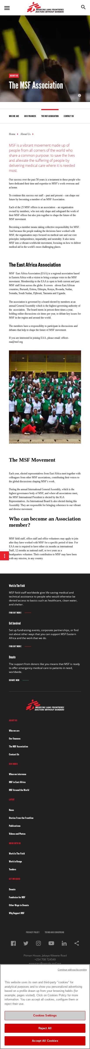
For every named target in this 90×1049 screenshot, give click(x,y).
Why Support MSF (16, 913)
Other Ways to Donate (19, 905)
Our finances (15, 738)
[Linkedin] (64, 943)
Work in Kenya (15, 861)
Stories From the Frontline (21, 818)
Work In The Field (17, 853)
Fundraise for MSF (17, 897)
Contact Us (14, 754)
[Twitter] (25, 943)
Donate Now (14, 680)
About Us (25, 134)
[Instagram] (38, 943)
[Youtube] (51, 943)
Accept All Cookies (45, 1040)
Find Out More (15, 612)
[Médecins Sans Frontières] (45, 709)
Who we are (14, 730)
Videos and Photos (17, 833)
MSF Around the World (19, 790)
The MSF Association (18, 746)
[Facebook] (13, 943)
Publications (15, 825)
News (11, 810)
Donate (12, 889)
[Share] (76, 943)
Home (12, 134)
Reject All (45, 1028)
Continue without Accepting (72, 969)
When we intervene (17, 774)
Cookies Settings (45, 1015)
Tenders (12, 869)
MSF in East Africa (17, 782)
